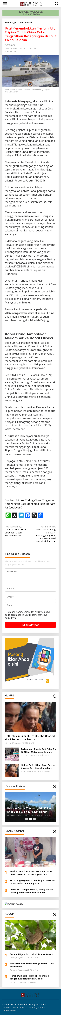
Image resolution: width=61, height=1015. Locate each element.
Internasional (10, 51)
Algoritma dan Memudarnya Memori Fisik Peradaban (32, 965)
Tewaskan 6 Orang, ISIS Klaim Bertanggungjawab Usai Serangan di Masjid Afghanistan (46, 534)
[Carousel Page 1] (26, 819)
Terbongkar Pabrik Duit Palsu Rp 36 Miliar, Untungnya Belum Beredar (38, 750)
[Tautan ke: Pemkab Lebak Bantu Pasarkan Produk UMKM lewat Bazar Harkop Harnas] (30, 852)
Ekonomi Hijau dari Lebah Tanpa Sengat (31, 954)
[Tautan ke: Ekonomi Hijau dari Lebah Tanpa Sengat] (30, 935)
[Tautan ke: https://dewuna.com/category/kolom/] (55, 914)
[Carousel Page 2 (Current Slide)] (30, 819)
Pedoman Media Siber (13, 1007)
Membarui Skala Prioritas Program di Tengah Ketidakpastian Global (30, 977)
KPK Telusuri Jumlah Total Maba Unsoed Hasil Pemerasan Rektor (30, 737)
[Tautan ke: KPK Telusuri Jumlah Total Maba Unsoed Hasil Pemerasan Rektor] (30, 717)
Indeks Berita (9, 1010)
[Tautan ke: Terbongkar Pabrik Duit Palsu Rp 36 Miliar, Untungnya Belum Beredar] (12, 754)
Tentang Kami (36, 1007)
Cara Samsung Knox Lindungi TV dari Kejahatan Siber (15, 531)
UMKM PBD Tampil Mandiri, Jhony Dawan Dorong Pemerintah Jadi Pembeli (31, 891)
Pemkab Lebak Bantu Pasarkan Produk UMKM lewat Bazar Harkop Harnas (31, 873)
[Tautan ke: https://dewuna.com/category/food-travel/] (55, 786)
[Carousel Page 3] (34, 819)
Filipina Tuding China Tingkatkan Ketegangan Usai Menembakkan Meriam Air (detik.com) (30, 503)
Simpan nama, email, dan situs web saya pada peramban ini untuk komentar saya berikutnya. (27, 614)
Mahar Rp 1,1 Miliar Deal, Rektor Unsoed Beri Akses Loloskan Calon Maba (38, 766)
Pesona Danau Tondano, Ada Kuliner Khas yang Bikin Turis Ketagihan (30, 810)
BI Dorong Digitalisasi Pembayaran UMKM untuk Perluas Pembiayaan (32, 882)
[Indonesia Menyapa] (31, 3)
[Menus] (5, 3)
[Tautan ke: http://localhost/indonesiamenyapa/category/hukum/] (55, 696)
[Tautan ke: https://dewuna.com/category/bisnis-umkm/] (55, 832)
